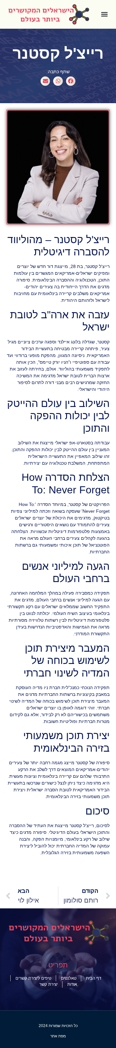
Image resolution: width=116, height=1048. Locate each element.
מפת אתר (58, 1036)
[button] (104, 14)
